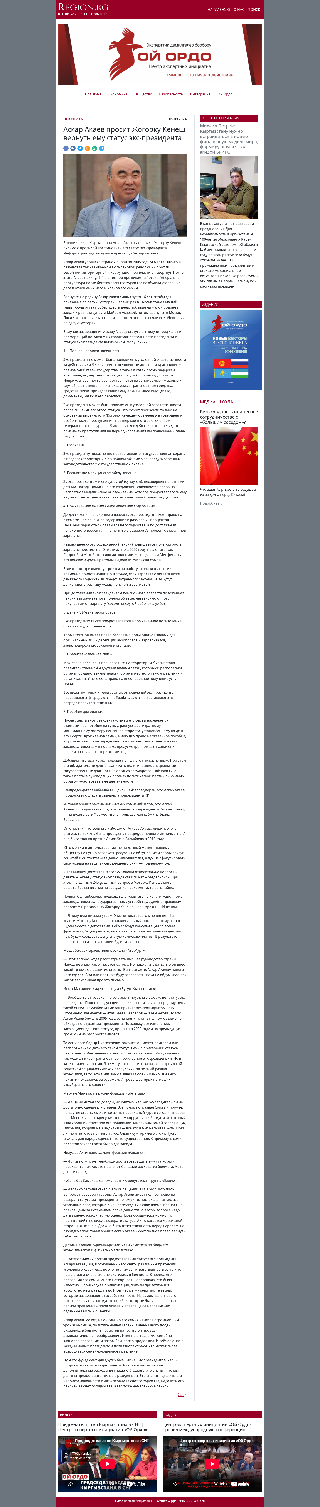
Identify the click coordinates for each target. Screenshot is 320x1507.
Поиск (254, 9)
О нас (239, 9)
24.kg (182, 1394)
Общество (143, 94)
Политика (93, 94)
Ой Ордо (224, 94)
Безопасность (171, 94)
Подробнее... (211, 503)
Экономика (117, 94)
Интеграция (200, 94)
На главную (219, 9)
